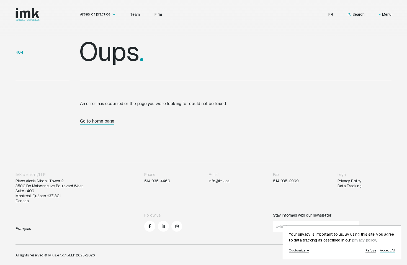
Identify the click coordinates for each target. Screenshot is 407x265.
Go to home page (97, 121)
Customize (299, 250)
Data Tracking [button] (350, 186)
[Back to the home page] (28, 14)
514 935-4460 (157, 181)
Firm (158, 14)
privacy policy (364, 240)
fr (330, 14)
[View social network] (149, 226)
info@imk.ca (219, 181)
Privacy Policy (350, 181)
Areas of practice (95, 14)
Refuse (370, 250)
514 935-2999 (285, 181)
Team (135, 14)
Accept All (387, 250)
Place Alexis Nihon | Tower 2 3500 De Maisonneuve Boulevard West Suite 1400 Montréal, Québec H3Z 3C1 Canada (49, 191)
